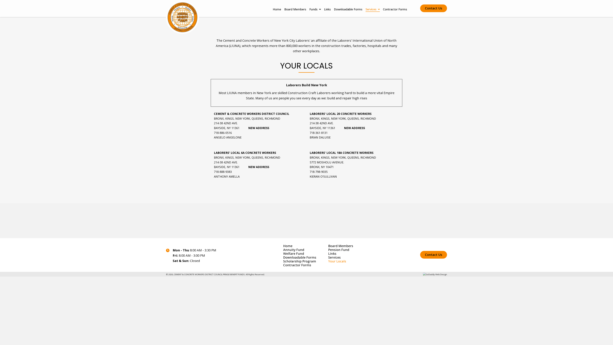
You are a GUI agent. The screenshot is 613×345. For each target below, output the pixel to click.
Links (332, 254)
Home (287, 246)
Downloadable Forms (299, 257)
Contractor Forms (297, 265)
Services (334, 257)
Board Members (340, 246)
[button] (433, 8)
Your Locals (337, 261)
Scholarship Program (299, 261)
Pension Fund (338, 250)
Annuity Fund (293, 250)
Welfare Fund (293, 254)
